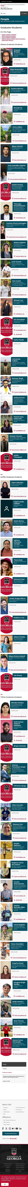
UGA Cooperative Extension (9, 1120)
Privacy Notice (5, 1179)
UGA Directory (8, 1165)
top (1, 474)
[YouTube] (17, 1129)
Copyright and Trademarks (20, 1163)
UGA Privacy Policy (20, 1165)
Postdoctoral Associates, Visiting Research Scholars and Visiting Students (13, 1077)
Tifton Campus (6, 1122)
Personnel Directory (20, 1107)
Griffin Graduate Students (9, 36)
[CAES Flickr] (13, 1129)
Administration (6, 1112)
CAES (2, 21)
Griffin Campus (6, 1124)
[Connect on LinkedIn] (20, 1129)
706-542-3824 (13, 1138)
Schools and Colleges (8, 1163)
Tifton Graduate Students (9, 37)
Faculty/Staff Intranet (11, 1133)
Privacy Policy (19, 1109)
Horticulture (7, 21)
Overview (5, 1107)
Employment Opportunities (8, 1170)
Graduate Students (20, 21)
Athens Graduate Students (9, 34)
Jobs (4, 1114)
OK (5, 1184)
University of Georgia (6, 1)
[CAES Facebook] (3, 1129)
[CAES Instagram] (9, 1129)
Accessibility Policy (20, 1112)
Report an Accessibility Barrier (20, 1170)
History (4, 1109)
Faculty (4, 1068)
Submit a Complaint (20, 1167)
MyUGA (8, 1167)
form (9, 1180)
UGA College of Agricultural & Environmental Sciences (13, 4)
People (12, 21)
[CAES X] (6, 1129)
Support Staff (6, 1081)
